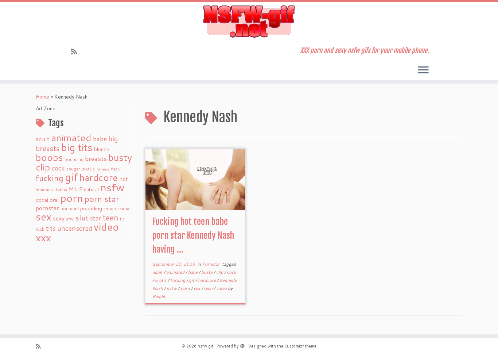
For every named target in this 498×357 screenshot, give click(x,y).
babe (100, 138)
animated (71, 138)
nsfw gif (205, 346)
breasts (96, 158)
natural (91, 189)
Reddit (159, 296)
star (95, 218)
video (106, 227)
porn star (102, 198)
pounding (91, 208)
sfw (70, 219)
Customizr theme (300, 346)
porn (71, 197)
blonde (101, 149)
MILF (75, 189)
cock (58, 168)
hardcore (98, 177)
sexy (59, 218)
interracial (45, 190)
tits (51, 228)
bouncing (74, 159)
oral (54, 200)
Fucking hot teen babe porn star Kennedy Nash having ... (193, 235)
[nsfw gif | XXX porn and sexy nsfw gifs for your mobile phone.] (249, 21)
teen (110, 217)
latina (61, 190)
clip (43, 167)
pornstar (47, 208)
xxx (43, 237)
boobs (49, 157)
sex (43, 217)
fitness (103, 169)
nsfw (112, 187)
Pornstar (211, 264)
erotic (88, 168)
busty (120, 157)
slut (82, 217)
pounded (70, 209)
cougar (73, 169)
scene (123, 209)
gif (71, 176)
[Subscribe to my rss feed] (76, 51)
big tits (77, 147)
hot (123, 179)
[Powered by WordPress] (242, 344)
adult (43, 139)
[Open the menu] (423, 70)
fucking (49, 178)
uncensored (74, 228)
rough (110, 209)
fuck (115, 168)
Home (42, 96)
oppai (42, 200)
